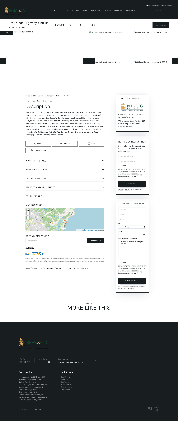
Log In (166, 11)
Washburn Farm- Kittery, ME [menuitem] (30, 379)
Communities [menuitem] (52, 11)
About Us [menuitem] (118, 11)
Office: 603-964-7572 (153, 5)
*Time (120, 231)
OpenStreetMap (90, 230)
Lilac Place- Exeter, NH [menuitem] (28, 392)
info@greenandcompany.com (70, 362)
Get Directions (95, 241)
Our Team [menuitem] (65, 382)
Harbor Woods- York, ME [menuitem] (28, 382)
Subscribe (132, 184)
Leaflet (79, 230)
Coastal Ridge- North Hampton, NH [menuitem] (33, 385)
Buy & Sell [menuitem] (95, 11)
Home (28, 268)
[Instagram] (95, 361)
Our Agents (129, 126)
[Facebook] (92, 361)
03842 (68, 268)
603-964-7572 (127, 117)
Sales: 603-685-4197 (168, 5)
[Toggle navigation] (172, 11)
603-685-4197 (44, 362)
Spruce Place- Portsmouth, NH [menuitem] (31, 395)
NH (41, 268)
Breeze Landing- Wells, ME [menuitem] (29, 390)
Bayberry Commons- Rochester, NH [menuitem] (33, 397)
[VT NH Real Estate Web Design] (153, 409)
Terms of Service (127, 288)
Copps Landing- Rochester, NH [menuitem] (31, 387)
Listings (35, 268)
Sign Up (158, 11)
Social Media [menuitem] (66, 387)
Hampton (60, 268)
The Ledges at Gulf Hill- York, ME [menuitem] (32, 377)
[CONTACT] (161, 25)
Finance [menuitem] (107, 11)
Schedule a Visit (139, 204)
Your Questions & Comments (127, 239)
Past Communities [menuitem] (79, 11)
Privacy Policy (132, 176)
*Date (120, 224)
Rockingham (49, 268)
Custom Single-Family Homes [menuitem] (31, 400)
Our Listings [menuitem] (66, 377)
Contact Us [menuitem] (131, 11)
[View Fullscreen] (28, 217)
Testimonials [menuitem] (66, 385)
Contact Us (121, 126)
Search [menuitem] (65, 11)
